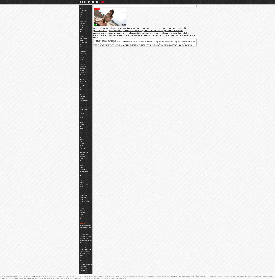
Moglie (81, 118)
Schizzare (82, 169)
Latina (81, 49)
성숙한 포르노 (15, 278)
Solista (82, 154)
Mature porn (3, 276)
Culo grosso (83, 34)
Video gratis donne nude (86, 240)
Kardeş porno (65, 276)
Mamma (82, 124)
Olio (81, 141)
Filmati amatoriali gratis (85, 249)
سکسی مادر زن (58, 276)
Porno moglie (83, 247)
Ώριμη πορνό (71, 278)
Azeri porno (53, 278)
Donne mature (83, 268)
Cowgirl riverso (83, 75)
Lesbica (82, 79)
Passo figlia (83, 150)
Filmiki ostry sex (42, 278)
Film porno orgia (84, 238)
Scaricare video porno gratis (85, 259)
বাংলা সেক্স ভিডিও (81, 276)
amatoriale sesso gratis (131, 28)
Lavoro (82, 94)
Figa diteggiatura (84, 148)
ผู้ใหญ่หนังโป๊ (22, 278)
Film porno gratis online (85, 262)
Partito (82, 180)
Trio (81, 55)
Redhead (82, 98)
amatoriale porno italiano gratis (107, 28)
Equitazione (83, 59)
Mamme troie (83, 242)
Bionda (82, 25)
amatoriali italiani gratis (108, 33)
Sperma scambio (84, 171)
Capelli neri (82, 44)
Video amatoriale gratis (85, 227)
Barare (81, 122)
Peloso (82, 90)
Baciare (82, 176)
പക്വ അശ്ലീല (190, 276)
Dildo (81, 167)
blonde (99, 35)
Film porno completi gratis (85, 254)
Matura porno (93, 278)
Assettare (82, 208)
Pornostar (82, 68)
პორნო (103, 276)
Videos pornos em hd (49, 276)
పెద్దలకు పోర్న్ (163, 276)
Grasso (82, 160)
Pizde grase (218, 276)
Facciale (82, 62)
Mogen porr (108, 276)
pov (81, 111)
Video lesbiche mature (85, 225)
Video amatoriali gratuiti (11, 276)
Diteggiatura (83, 66)
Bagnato (82, 105)
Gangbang (82, 212)
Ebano (81, 115)
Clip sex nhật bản (22, 276)
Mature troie (83, 266)
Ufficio (81, 165)
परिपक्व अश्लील (110, 278)
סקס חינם (77, 278)
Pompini (82, 6)
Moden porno (251, 276)
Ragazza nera (83, 195)
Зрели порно (258, 276)
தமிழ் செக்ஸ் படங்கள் (130, 276)
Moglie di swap (83, 145)
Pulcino (82, 120)
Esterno (82, 70)
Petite (81, 126)
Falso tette (83, 77)
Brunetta (82, 16)
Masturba (82, 64)
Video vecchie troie (84, 272)
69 (80, 137)
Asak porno (123, 278)
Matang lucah (28, 278)
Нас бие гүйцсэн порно (227, 276)
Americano (82, 203)
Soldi (81, 186)
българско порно (121, 276)
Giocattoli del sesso (85, 107)
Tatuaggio (82, 85)
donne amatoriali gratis (159, 35)
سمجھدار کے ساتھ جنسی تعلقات (178, 276)
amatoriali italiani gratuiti (129, 33)
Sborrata (82, 8)
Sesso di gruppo (84, 184)
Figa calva (82, 96)
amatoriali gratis (105, 30)
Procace (82, 113)
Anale (81, 40)
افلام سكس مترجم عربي (38, 276)
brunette (114, 35)
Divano (81, 130)
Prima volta (83, 221)
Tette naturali (83, 10)
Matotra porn (104, 278)
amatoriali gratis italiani (122, 30)
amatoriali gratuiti (162, 30)
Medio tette (83, 53)
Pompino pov (83, 163)
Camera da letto (84, 152)
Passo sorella (83, 173)
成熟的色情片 (205, 276)
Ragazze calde (83, 42)
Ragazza (82, 19)
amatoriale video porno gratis (155, 28)
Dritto (81, 188)
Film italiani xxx (83, 270)
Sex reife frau (29, 276)
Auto (81, 128)
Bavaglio (82, 216)
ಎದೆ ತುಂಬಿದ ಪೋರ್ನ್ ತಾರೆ (147, 276)
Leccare (82, 57)
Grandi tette (83, 14)
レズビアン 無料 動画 (84, 278)
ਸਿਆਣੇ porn (196, 276)
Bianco (82, 158)
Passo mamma (84, 109)
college (145, 35)
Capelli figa (82, 193)
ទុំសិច (201, 276)
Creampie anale (84, 100)
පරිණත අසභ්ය (116, 278)
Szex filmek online (73, 276)
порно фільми (212, 276)
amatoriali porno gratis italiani (153, 33)
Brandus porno (244, 276)
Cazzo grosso (83, 21)
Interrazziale (83, 81)
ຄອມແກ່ (98, 278)
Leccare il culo (83, 102)
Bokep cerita (59, 278)
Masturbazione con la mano (85, 198)
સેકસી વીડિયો (139, 276)
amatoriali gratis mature (143, 30)
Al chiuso (82, 87)
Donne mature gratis (85, 251)
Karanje (48, 278)
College (82, 182)
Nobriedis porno (237, 276)
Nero (81, 133)
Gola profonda (83, 38)
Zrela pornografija (266, 276)
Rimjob (82, 214)
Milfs (81, 29)
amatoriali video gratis (176, 33)
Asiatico (82, 139)
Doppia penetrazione (85, 201)
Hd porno (82, 135)
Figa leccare (83, 72)
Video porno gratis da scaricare (85, 231)
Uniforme (82, 210)
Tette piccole (83, 32)
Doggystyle (83, 12)
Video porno (83, 245)
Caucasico (82, 178)
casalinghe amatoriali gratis (130, 35)
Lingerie (82, 191)
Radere (82, 36)
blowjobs (106, 35)
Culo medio (83, 47)
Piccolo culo (83, 51)
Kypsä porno (114, 276)
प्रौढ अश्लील (168, 276)
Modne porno (35, 278)
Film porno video (97, 276)
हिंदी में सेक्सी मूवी (156, 276)
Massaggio (82, 156)
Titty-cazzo (83, 92)
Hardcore (82, 23)
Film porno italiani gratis (86, 264)
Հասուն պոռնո (88, 276)
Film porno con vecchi (85, 236)
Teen (81, 27)
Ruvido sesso (83, 206)
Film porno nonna (84, 234)
